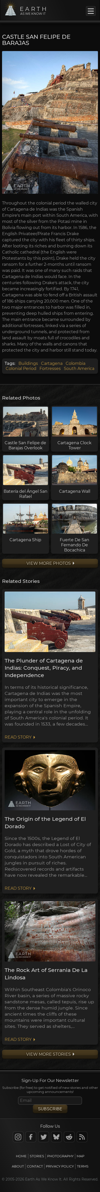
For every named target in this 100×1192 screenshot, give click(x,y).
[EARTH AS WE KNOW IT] (10, 15)
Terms (82, 1166)
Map (80, 1156)
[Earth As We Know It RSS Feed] (82, 1136)
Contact (35, 1166)
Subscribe (50, 1109)
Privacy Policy (60, 1166)
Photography (60, 1156)
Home (21, 1156)
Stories (37, 1156)
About (18, 1166)
